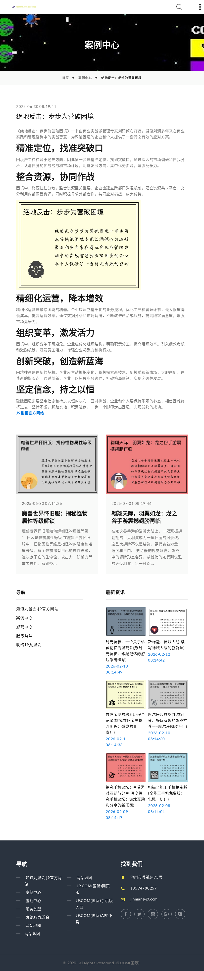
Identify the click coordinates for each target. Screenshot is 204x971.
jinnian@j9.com (144, 899)
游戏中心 (24, 626)
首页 (65, 78)
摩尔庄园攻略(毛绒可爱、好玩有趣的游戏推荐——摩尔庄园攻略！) (167, 720)
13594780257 (143, 888)
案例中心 (85, 78)
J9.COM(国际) (127, 963)
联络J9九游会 (29, 644)
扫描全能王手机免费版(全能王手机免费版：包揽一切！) (167, 793)
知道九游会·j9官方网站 (37, 608)
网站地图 (33, 925)
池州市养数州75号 (146, 877)
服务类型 (24, 635)
